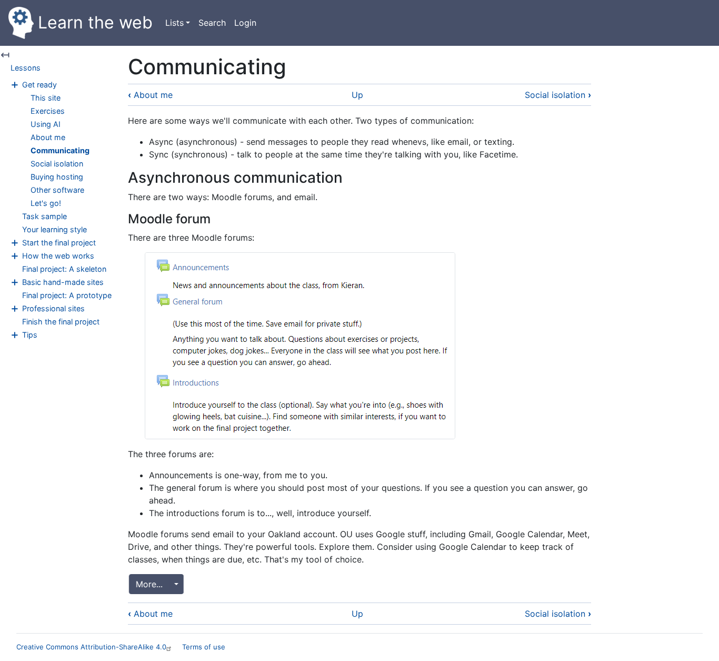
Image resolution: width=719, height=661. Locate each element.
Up (357, 95)
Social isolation (57, 163)
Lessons (26, 67)
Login (245, 22)
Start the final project (59, 242)
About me (48, 137)
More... (146, 584)
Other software (57, 189)
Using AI (46, 124)
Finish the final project (60, 321)
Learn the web (95, 22)
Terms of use (203, 647)
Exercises (48, 110)
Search (212, 22)
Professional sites (53, 308)
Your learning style (54, 229)
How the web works (58, 255)
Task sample (44, 216)
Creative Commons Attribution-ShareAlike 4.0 (91, 647)
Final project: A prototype (67, 295)
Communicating (60, 150)
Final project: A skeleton (64, 268)
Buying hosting (57, 176)
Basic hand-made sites (63, 282)
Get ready (39, 84)
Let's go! (46, 203)
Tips (29, 334)
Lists (174, 22)
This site (46, 97)
